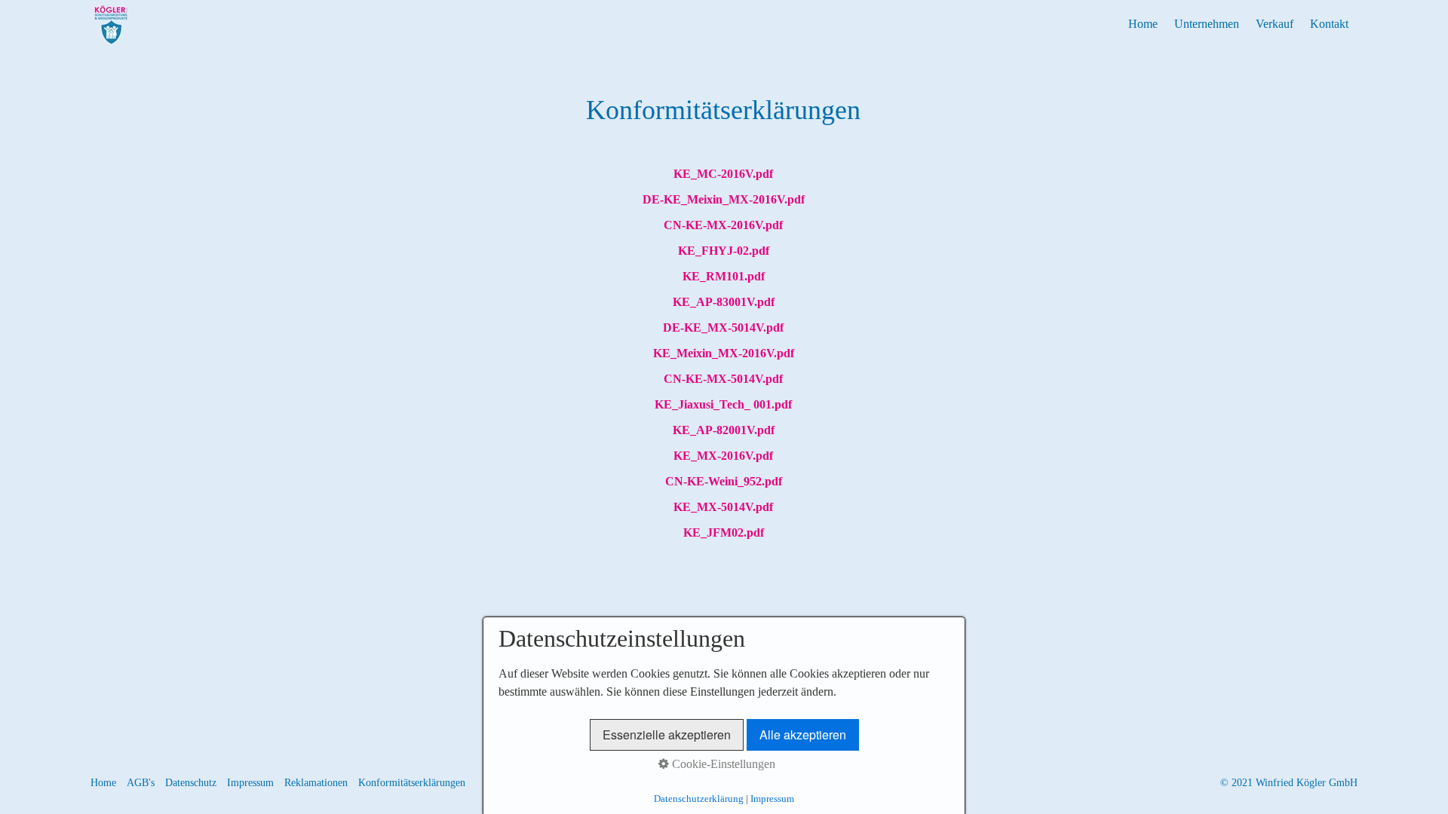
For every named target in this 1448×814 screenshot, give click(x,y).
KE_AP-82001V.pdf (724, 430)
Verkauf (1274, 23)
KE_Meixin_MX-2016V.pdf (723, 353)
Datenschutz (190, 782)
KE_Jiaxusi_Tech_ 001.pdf (723, 404)
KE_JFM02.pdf (723, 532)
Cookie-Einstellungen (722, 763)
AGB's (141, 782)
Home (1143, 23)
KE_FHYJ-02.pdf (723, 250)
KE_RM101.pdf (724, 276)
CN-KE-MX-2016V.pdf (723, 225)
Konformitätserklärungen (411, 782)
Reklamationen (316, 782)
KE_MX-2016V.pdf (723, 455)
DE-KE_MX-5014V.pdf (723, 327)
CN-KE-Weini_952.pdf (723, 481)
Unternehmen (1206, 23)
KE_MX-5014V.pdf (723, 506)
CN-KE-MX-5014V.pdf (723, 378)
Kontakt (1329, 23)
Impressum (250, 782)
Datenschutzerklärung (699, 798)
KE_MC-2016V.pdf (723, 173)
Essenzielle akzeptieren (667, 734)
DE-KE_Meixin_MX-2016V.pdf (724, 199)
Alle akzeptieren (802, 734)
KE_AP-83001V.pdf (724, 301)
